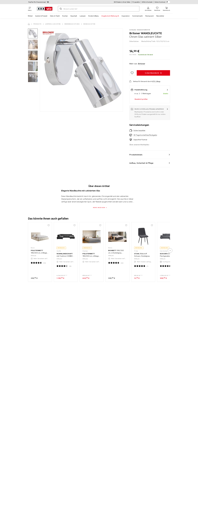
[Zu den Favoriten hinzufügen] (132, 73)
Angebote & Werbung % (110, 16)
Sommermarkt (137, 16)
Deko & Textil (55, 16)
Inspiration (126, 16)
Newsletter (160, 16)
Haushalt (73, 16)
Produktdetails (135, 154)
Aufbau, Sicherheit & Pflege (141, 163)
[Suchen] (60, 8)
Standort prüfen (141, 99)
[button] (33, 33)
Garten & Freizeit (41, 16)
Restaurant (149, 16)
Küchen (65, 16)
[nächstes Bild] (170, 250)
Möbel (30, 16)
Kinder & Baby (93, 16)
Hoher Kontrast (160, 2)
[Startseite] (29, 24)
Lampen (83, 16)
